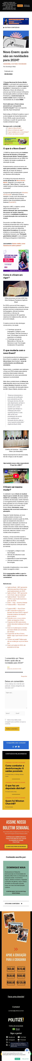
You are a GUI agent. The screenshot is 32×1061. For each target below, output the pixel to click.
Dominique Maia (11, 66)
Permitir (17, 1059)
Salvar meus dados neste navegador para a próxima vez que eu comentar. (15, 721)
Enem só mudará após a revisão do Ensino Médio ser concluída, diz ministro (17, 629)
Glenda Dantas (10, 774)
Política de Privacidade (27, 5)
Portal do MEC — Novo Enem (16, 604)
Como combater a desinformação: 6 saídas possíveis (14, 768)
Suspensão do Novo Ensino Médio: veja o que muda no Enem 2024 (17, 635)
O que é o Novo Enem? (14, 128)
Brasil (18, 1029)
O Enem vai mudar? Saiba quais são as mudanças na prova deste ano (17, 641)
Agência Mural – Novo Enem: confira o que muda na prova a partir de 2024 (16, 598)
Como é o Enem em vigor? (15, 130)
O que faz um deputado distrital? (15, 787)
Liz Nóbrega (16, 774)
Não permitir (25, 1059)
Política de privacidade (16, 1026)
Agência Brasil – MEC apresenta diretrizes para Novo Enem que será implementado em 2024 (17, 589)
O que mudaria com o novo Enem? (18, 132)
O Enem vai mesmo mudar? (15, 134)
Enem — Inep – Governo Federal (17, 602)
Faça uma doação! (16, 996)
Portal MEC (12, 202)
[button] (13, 746)
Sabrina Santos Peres (12, 791)
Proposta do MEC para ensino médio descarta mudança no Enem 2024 (18, 624)
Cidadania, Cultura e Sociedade (14, 64)
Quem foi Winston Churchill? (14, 802)
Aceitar (20, 5)
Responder (24, 676)
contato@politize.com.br (16, 1010)
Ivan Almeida (10, 807)
